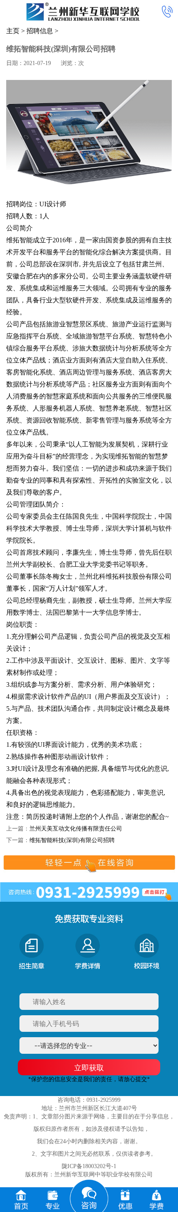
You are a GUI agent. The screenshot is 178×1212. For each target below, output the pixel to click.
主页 (12, 30)
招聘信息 (39, 30)
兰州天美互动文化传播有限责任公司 (75, 829)
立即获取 (89, 1067)
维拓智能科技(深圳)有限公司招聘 (72, 840)
